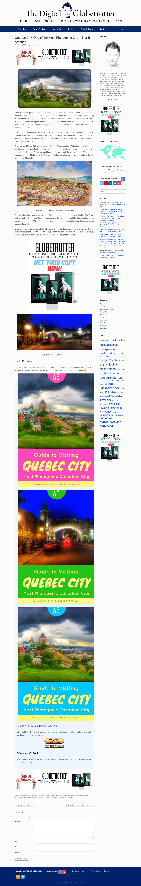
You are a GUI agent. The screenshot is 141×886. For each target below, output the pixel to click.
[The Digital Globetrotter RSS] (18, 877)
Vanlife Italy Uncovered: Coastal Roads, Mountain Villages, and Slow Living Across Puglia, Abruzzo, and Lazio (112, 211)
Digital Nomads (122, 374)
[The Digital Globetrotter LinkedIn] (110, 183)
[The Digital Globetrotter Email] (23, 877)
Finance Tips (103, 312)
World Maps (103, 328)
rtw (32, 797)
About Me (57, 29)
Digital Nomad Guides (106, 309)
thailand (102, 396)
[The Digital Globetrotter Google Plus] (106, 183)
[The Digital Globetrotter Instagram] (115, 183)
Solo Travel (120, 392)
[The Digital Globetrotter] (70, 12)
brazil (101, 356)
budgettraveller (54, 795)
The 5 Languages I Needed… (25, 806)
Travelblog (106, 399)
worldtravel (70, 797)
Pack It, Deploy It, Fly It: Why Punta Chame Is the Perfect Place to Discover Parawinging (112, 225)
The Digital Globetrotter (36, 45)
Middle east (103, 384)
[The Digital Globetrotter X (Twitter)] (102, 183)
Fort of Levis (54, 215)
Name (17, 841)
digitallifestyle (66, 795)
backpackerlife (29, 795)
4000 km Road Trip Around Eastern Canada (80, 806)
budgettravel (107, 356)
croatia (121, 360)
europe (86, 795)
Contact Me (75, 871)
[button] (123, 29)
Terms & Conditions (96, 871)
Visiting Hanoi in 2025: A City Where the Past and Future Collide (112, 256)
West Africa (116, 412)
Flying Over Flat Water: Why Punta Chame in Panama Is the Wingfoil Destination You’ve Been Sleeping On (112, 218)
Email (17, 847)
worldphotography (62, 797)
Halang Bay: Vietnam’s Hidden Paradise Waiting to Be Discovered (112, 252)
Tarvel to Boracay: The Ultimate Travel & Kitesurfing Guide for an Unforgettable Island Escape (112, 246)
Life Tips (102, 317)
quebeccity (28, 797)
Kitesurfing (120, 381)
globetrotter (17, 797)
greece (102, 381)
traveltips (117, 407)
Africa (103, 340)
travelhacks (115, 400)
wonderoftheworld (107, 414)
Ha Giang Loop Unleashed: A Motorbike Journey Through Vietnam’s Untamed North (113, 240)
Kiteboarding (108, 381)
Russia (121, 388)
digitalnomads (80, 795)
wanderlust (47, 797)
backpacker (22, 795)
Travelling (35, 797)
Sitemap (106, 871)
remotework (107, 387)
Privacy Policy (85, 871)
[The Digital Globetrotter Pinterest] (119, 183)
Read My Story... (113, 99)
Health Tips (103, 315)
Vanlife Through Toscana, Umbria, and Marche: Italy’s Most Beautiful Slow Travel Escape (112, 204)
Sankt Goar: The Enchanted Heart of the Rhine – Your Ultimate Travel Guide (112, 231)
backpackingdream (45, 795)
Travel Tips (103, 320)
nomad (109, 383)
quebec (23, 797)
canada (60, 795)
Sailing (102, 392)
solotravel (110, 392)
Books (70, 29)
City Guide (103, 304)
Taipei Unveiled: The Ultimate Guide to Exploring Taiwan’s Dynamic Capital (111, 235)
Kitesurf (114, 381)
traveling (104, 403)
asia (108, 340)
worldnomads (54, 797)
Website (17, 853)
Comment (18, 821)
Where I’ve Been (39, 29)
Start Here (22, 29)
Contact (103, 29)
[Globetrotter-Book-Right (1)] (54, 310)
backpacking (37, 795)
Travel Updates (104, 323)
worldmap (119, 414)
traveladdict (115, 396)
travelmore (41, 797)
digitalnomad (73, 795)
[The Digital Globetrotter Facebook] (123, 179)
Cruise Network (87, 29)
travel (106, 396)
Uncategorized (104, 326)
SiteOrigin (82, 882)
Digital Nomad (120, 369)
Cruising (102, 306)
